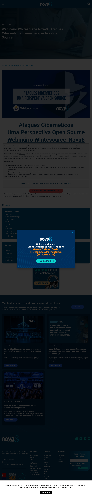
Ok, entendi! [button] (46, 492)
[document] (46, 249)
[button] (72, 232)
